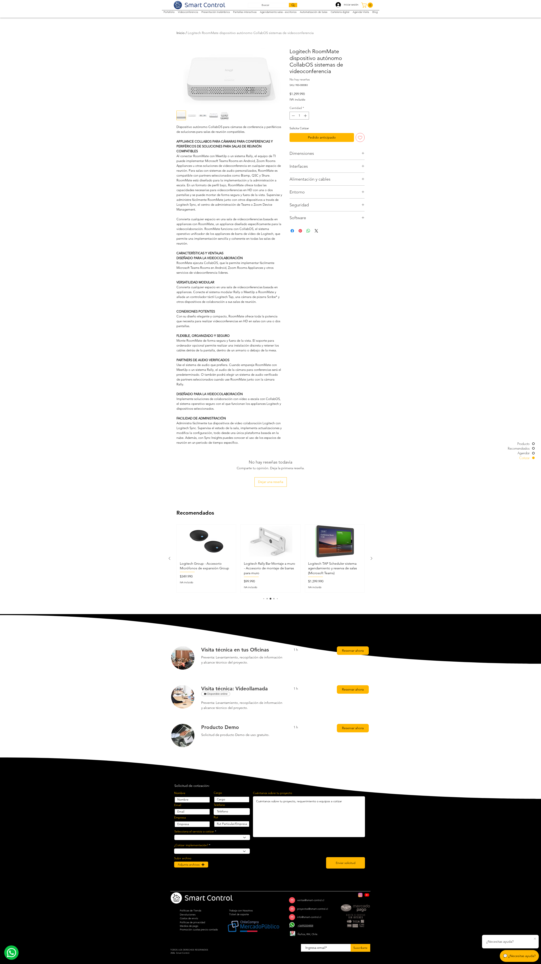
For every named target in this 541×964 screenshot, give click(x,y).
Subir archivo (182, 858)
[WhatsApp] (292, 925)
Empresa (180, 817)
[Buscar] (293, 5)
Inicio (180, 33)
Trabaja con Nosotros (241, 910)
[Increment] (305, 115)
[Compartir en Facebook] (292, 230)
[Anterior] (169, 558)
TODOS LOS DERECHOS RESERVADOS (189, 949)
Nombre (179, 792)
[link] (242, 649)
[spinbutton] (299, 115)
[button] (367, 5)
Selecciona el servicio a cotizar (194, 831)
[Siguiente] (371, 558)
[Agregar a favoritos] (360, 137)
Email (177, 805)
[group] (270, 558)
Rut (216, 817)
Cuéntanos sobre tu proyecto (272, 792)
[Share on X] (316, 230)
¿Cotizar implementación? (191, 845)
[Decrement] (292, 115)
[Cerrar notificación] (535, 939)
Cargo (218, 792)
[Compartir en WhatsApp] (308, 230)
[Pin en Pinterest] (300, 230)
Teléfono (219, 804)
